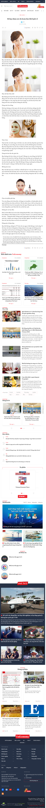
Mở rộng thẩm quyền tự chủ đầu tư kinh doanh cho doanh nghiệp (11, 640)
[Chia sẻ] (42, 28)
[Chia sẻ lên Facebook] (33, 28)
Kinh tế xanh (30, 10)
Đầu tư (11, 10)
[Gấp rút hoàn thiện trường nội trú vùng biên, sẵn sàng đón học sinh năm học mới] (34, 632)
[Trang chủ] (1, 11)
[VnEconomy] (22, 31)
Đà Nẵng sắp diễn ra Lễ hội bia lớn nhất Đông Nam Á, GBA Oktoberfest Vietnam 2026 (32, 330)
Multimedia (6, 502)
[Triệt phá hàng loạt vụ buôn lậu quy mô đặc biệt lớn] (11, 652)
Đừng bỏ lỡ (6, 400)
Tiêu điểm (6, 10)
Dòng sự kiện (23, 669)
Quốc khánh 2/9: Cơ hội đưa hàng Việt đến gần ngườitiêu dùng (32, 312)
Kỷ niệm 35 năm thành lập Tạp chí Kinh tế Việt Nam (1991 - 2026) (33, 687)
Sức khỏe (12, 414)
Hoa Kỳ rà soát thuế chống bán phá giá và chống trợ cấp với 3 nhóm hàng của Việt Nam (34, 299)
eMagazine (40, 502)
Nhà (6, 453)
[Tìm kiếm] (5, 6)
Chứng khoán (4, 1)
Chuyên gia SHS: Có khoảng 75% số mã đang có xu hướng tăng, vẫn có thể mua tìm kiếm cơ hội (34, 274)
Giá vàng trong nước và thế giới (10, 718)
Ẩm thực (31, 414)
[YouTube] (10, 789)
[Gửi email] (37, 28)
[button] (34, 428)
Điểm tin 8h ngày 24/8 (15, 574)
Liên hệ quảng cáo (34, 780)
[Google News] (27, 28)
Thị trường (37, 10)
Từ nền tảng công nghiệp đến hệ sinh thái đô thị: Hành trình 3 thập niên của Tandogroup (32, 544)
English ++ (38, 1)
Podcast (29, 502)
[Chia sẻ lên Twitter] (35, 28)
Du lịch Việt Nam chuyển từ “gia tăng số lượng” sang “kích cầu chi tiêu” (23, 438)
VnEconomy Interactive (31, 718)
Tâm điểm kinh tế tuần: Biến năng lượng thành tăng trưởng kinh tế (11, 544)
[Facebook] (2, 789)
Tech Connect (30, 1)
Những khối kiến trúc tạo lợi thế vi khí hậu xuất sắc (32, 347)
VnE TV (22, 1)
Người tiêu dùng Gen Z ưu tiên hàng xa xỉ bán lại (18, 461)
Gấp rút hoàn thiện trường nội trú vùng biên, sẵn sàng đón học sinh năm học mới (34, 641)
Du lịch (7, 436)
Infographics (34, 502)
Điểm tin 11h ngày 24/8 (15, 565)
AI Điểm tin (22, 552)
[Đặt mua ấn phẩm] (40, 6)
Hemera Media (21, 803)
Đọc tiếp (5, 309)
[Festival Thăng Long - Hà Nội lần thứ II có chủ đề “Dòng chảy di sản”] (34, 652)
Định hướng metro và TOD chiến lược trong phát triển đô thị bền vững (11, 687)
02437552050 (28, 777)
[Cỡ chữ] (5, 28)
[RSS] (2, 793)
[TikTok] (14, 789)
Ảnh (2, 767)
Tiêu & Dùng (13, 1)
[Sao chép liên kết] (40, 28)
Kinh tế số (23, 10)
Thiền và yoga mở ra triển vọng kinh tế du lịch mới (18, 444)
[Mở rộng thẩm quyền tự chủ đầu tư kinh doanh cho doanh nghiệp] (11, 632)
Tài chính (17, 10)
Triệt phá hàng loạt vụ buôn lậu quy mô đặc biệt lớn (10, 660)
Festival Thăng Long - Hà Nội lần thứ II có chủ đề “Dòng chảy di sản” (23, 450)
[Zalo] (18, 789)
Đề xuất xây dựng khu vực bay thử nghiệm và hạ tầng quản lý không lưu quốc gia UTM (22, 616)
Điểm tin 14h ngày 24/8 (15, 556)
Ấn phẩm (23, 467)
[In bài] (3, 28)
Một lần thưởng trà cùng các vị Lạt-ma (32, 363)
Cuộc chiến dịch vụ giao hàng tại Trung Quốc (30, 378)
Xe (18, 1)
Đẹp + (7, 459)
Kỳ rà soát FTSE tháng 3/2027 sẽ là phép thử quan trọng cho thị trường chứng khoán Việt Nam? (11, 299)
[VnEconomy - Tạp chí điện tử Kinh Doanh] (23, 736)
